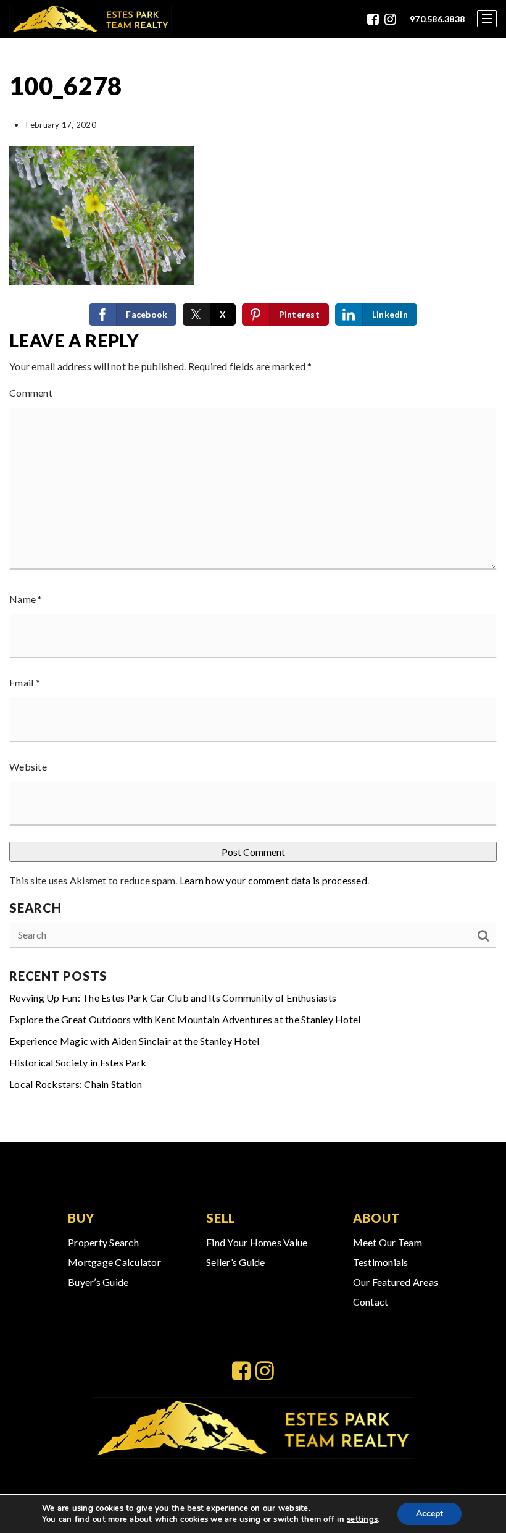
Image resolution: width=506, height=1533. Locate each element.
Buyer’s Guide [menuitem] (98, 1282)
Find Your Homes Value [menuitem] (256, 1242)
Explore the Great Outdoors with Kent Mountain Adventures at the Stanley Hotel (184, 1019)
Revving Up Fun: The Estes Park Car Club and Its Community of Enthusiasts (172, 997)
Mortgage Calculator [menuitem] (114, 1262)
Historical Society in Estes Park (77, 1062)
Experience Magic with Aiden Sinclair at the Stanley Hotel (134, 1041)
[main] (253, 590)
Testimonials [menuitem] (381, 1262)
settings (362, 1519)
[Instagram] (390, 18)
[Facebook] (373, 18)
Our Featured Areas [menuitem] (396, 1282)
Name (26, 599)
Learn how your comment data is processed (273, 880)
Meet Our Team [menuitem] (387, 1242)
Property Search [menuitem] (103, 1242)
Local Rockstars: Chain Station (76, 1084)
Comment (30, 393)
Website (28, 766)
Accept (429, 1513)
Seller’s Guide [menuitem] (235, 1262)
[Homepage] (90, 19)
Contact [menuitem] (371, 1301)
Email (24, 682)
